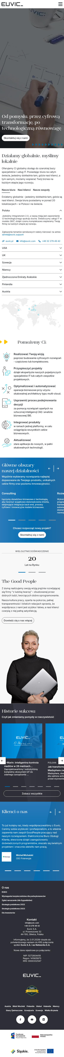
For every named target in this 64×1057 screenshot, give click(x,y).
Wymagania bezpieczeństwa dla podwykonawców (24, 896)
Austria (8, 1006)
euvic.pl (9, 241)
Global (39, 1006)
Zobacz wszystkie (32, 793)
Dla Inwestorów (8, 913)
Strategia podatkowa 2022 (13, 904)
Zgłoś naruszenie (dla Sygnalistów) (17, 900)
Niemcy (56, 1006)
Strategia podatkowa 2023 (13, 908)
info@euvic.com (27, 241)
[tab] (8, 190)
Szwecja (39, 1010)
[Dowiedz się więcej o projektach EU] (18, 1036)
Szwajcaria (29, 1010)
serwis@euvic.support (13, 234)
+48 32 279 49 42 (51, 241)
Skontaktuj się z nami (16, 137)
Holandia (47, 1006)
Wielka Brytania (51, 1010)
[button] (32, 210)
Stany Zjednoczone (14, 1010)
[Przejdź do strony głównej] (32, 975)
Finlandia (30, 1006)
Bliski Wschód (19, 1006)
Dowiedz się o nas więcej (18, 620)
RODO (4, 892)
